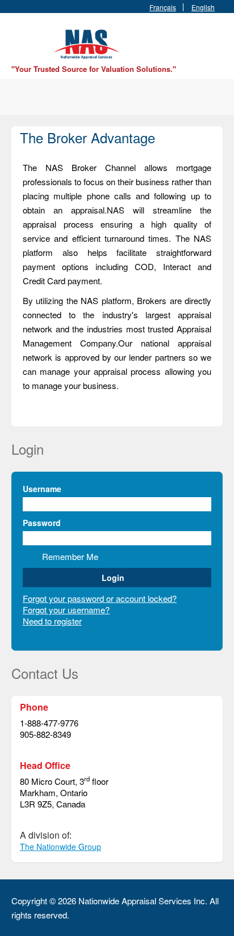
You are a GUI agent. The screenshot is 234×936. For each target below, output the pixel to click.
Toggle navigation (21, 40)
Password (42, 522)
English (203, 7)
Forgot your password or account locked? (100, 598)
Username (42, 488)
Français (162, 7)
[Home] (88, 43)
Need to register (52, 621)
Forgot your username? (66, 610)
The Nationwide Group (60, 846)
